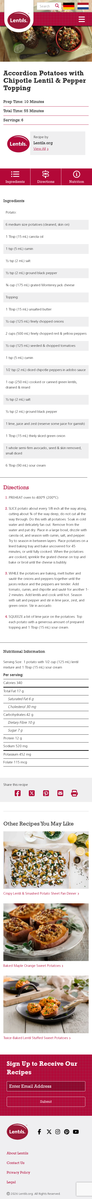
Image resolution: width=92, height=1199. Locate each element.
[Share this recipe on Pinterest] (46, 793)
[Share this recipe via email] (60, 793)
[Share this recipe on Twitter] (32, 793)
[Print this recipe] (74, 793)
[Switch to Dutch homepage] (82, 6)
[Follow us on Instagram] (54, 1132)
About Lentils (17, 1153)
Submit (46, 1101)
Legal (11, 1182)
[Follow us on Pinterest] (63, 1132)
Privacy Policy (18, 1172)
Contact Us (15, 1163)
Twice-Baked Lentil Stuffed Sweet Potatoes (35, 1038)
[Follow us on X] (46, 1132)
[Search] (57, 6)
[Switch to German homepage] (67, 6)
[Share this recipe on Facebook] (17, 793)
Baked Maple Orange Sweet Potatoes (32, 966)
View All (39, 149)
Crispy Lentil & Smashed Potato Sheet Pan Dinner (39, 893)
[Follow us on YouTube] (72, 1132)
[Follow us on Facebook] (37, 1132)
